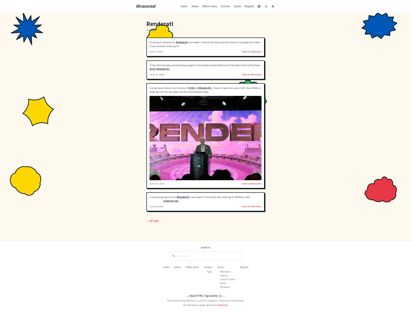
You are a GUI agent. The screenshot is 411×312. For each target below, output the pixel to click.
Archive (225, 6)
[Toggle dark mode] (273, 6)
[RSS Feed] (266, 6)
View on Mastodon (252, 51)
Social (237, 6)
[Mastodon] (259, 6)
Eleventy (222, 305)
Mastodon (225, 271)
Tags (209, 271)
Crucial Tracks (227, 279)
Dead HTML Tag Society (203, 295)
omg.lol (223, 275)
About (195, 6)
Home (184, 6)
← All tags (152, 220)
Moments (225, 287)
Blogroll (249, 6)
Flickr (223, 283)
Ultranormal (146, 6)
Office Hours (209, 6)
